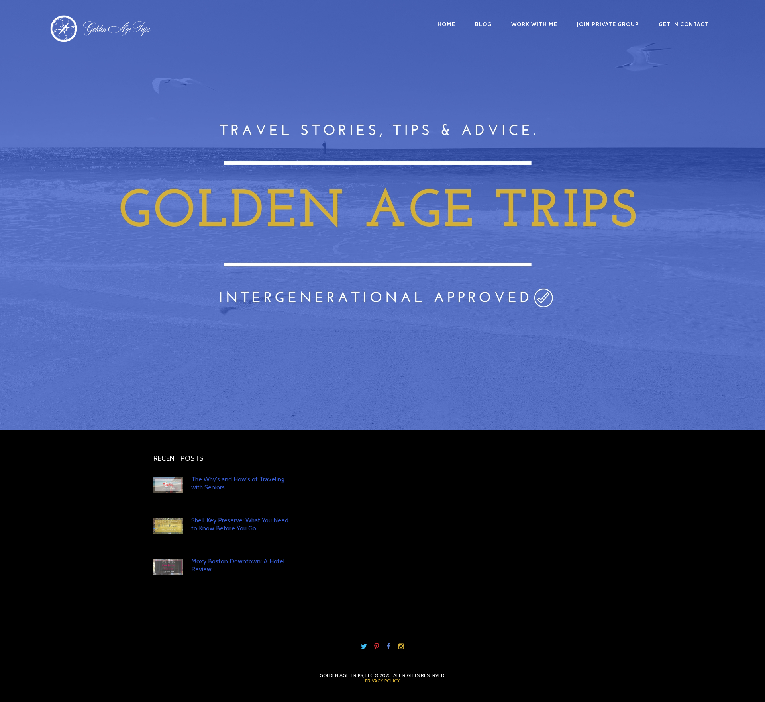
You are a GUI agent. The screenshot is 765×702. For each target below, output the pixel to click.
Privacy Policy (382, 681)
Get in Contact (683, 24)
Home (446, 24)
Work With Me (534, 24)
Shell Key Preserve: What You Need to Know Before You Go (239, 524)
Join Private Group (608, 24)
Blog (483, 24)
